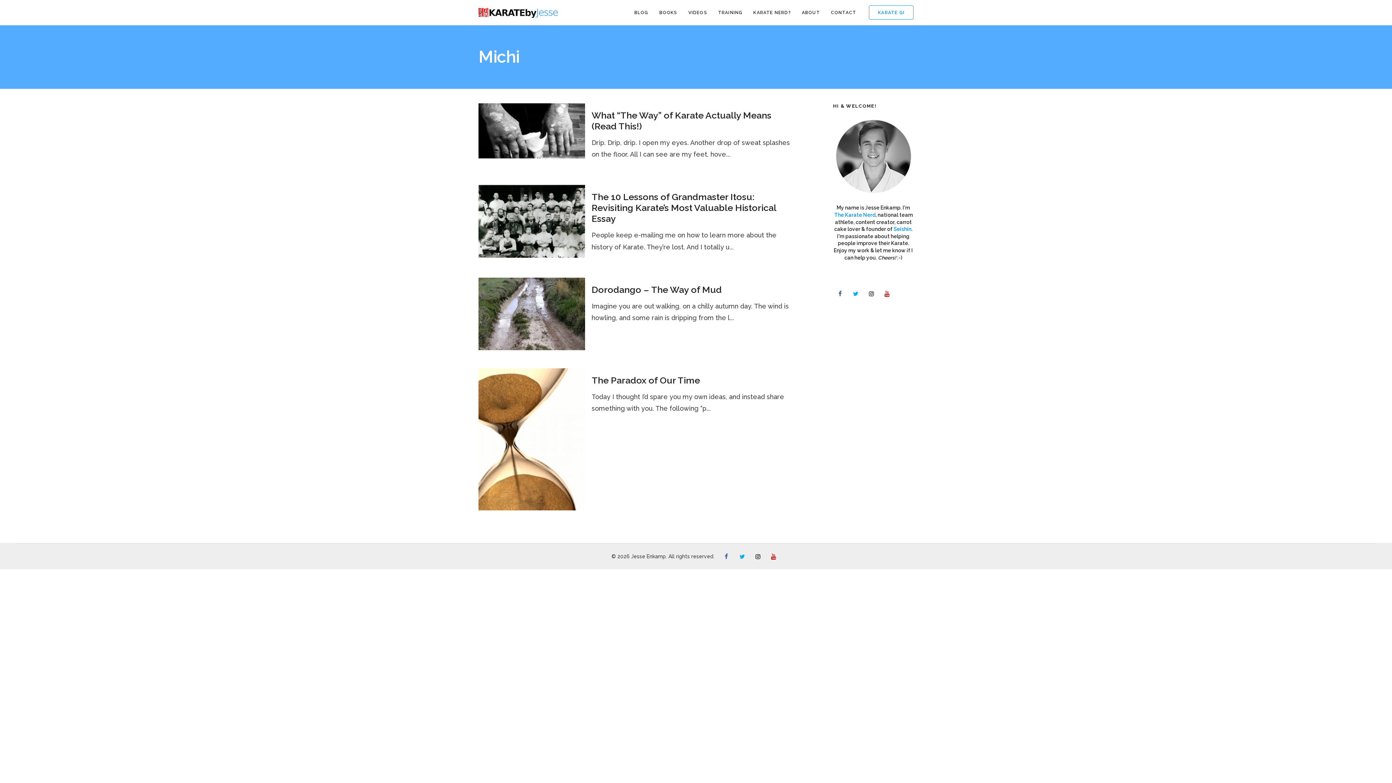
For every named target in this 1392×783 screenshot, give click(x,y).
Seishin (902, 229)
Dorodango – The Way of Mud (657, 289)
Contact (843, 12)
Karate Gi (891, 12)
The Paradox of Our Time (646, 380)
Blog (641, 12)
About (811, 12)
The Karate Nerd (854, 215)
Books (668, 12)
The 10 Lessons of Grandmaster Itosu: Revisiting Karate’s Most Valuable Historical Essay (684, 207)
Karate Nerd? (772, 12)
